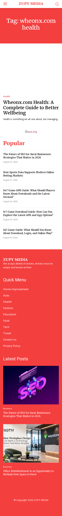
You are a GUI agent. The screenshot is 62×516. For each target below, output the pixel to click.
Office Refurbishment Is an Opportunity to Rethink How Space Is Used (28, 473)
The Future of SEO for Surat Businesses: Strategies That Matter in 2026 (27, 414)
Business (7, 409)
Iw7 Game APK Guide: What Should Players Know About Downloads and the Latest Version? (29, 193)
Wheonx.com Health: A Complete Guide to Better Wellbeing (31, 107)
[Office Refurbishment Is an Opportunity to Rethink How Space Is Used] (31, 443)
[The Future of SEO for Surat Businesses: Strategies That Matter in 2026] (31, 385)
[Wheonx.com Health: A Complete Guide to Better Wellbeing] (31, 72)
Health (6, 96)
